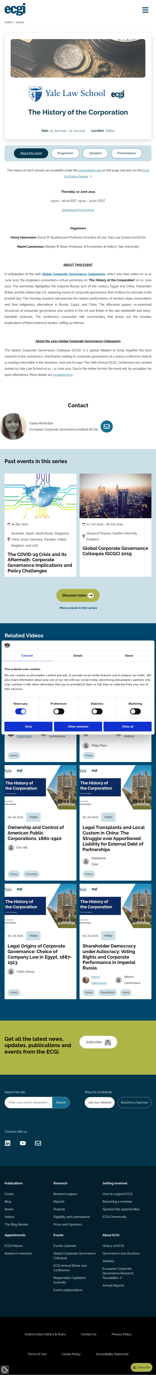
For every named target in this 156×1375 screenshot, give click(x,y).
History (14, 755)
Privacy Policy (121, 1334)
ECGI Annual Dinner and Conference (70, 1268)
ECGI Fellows (14, 1246)
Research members (18, 1253)
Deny (28, 726)
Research (60, 1183)
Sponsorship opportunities (121, 1209)
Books (9, 1209)
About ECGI (111, 1235)
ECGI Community (115, 1217)
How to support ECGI (117, 1194)
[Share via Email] (38, 1143)
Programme (65, 153)
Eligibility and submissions (71, 1217)
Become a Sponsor (134, 1102)
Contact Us (88, 1334)
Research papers (65, 1194)
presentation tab (90, 170)
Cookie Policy (71, 1354)
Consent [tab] (27, 655)
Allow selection (78, 726)
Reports (58, 1201)
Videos (9, 1217)
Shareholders (108, 992)
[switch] (58, 711)
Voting (126, 992)
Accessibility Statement (112, 1354)
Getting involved (115, 1183)
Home (8, 22)
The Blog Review (16, 1224)
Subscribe (94, 1042)
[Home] (15, 9)
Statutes (108, 1261)
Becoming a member (117, 1201)
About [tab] (129, 655)
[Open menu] (145, 10)
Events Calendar (64, 1246)
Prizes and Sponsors (67, 1224)
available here (63, 375)
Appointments (15, 1235)
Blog (8, 1201)
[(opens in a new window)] (67, 94)
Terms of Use (37, 1354)
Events (20, 22)
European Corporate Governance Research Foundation (118, 1273)
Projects (59, 1209)
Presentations (126, 153)
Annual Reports (113, 1285)
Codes (9, 1194)
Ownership (31, 874)
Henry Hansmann (99, 980)
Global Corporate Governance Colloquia (74, 1256)
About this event (31, 153)
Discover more (74, 595)
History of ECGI (113, 1246)
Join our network (99, 1102)
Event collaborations (67, 1290)
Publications (14, 1183)
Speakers (95, 153)
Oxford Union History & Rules (45, 1334)
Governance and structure (121, 1253)
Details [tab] (78, 655)
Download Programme (78, 210)
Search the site (15, 1092)
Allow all (127, 726)
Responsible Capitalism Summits (69, 1280)
